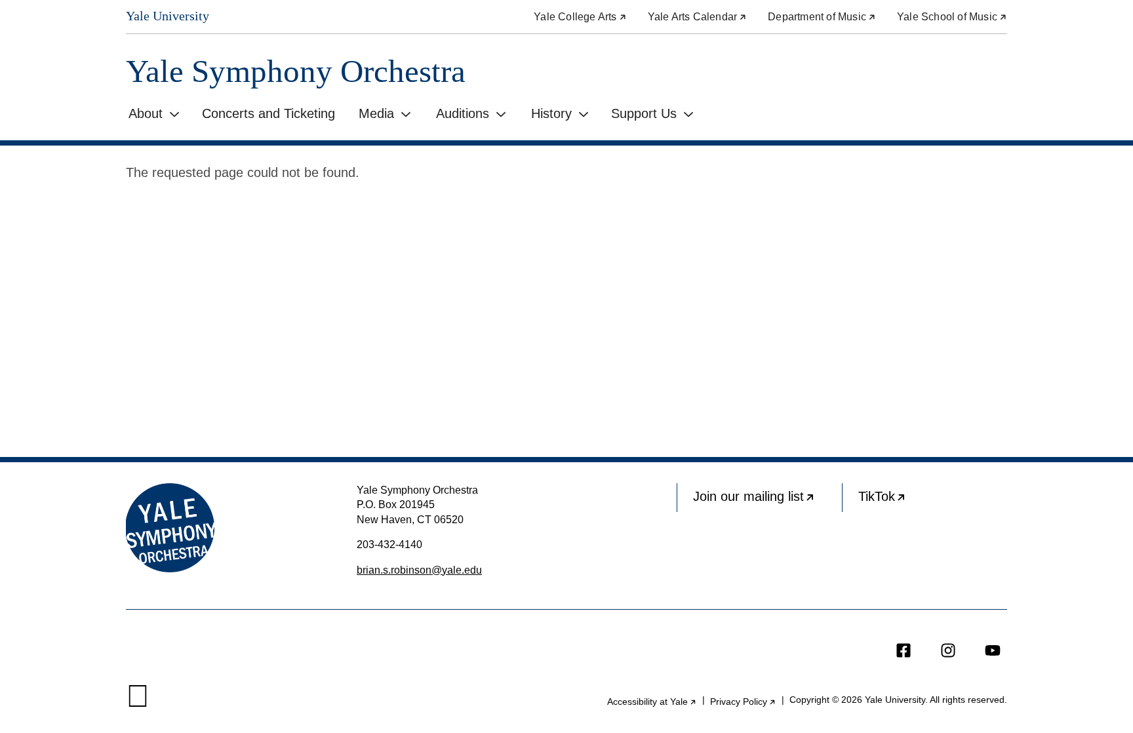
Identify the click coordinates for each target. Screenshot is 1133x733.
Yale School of (952, 16)
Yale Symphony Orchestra (296, 71)
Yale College (580, 16)
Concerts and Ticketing (268, 113)
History (551, 113)
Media (376, 113)
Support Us (644, 113)
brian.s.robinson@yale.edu (419, 570)
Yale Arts (697, 16)
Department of (822, 16)
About (146, 113)
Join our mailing (767, 500)
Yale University (167, 16)
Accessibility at (652, 701)
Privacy (743, 701)
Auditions (462, 113)
